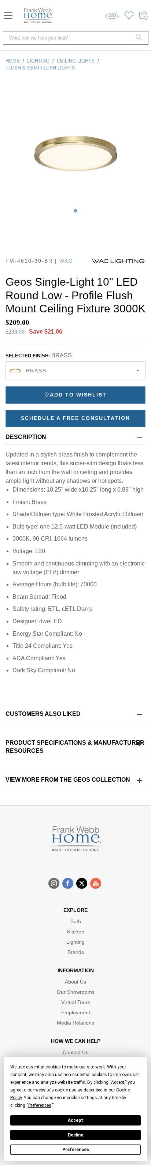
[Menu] (8, 15)
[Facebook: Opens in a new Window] (67, 883)
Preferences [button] (39, 1105)
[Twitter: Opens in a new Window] (81, 883)
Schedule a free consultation (75, 418)
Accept (75, 1120)
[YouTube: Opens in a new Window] (95, 883)
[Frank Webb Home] (37, 15)
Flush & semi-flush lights (40, 68)
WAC (66, 261)
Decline (75, 1135)
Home (12, 61)
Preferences (75, 1149)
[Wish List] (129, 16)
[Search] (139, 38)
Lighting (38, 61)
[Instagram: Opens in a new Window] (53, 883)
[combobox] (75, 370)
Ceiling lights (76, 61)
